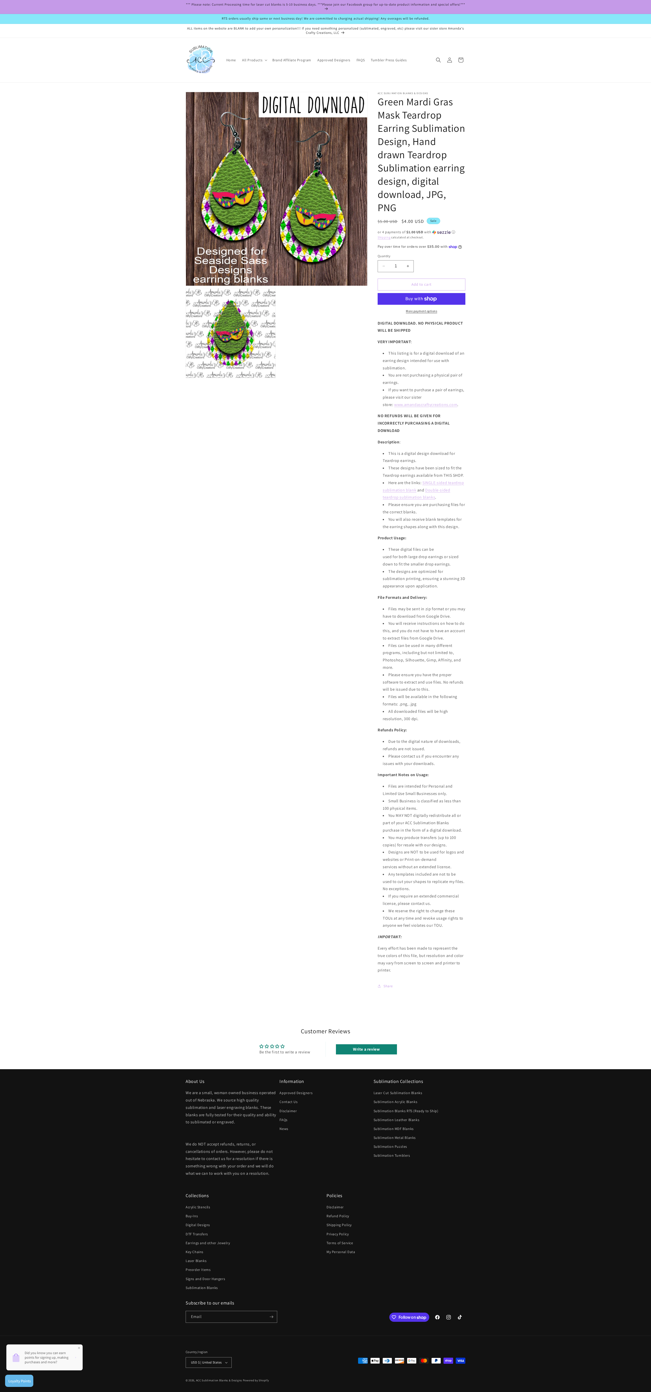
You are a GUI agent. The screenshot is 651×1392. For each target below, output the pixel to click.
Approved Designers (296, 1093)
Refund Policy (338, 1216)
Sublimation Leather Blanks (397, 1120)
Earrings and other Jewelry (208, 1243)
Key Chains (194, 1252)
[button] (254, 60)
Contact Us (288, 1101)
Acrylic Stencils (198, 1207)
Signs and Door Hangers (205, 1279)
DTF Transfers (197, 1234)
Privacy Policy (338, 1234)
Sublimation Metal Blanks (395, 1137)
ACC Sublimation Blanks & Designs (219, 1380)
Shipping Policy (339, 1225)
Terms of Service (340, 1243)
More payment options (421, 311)
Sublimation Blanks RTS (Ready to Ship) (406, 1111)
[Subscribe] (271, 1317)
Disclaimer (288, 1111)
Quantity (384, 256)
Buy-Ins (192, 1216)
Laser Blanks (196, 1260)
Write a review (366, 1049)
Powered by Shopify (256, 1380)
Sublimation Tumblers (392, 1155)
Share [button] (388, 986)
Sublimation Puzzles (390, 1146)
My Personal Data (341, 1252)
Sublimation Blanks (202, 1287)
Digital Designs (198, 1225)
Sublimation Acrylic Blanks (396, 1101)
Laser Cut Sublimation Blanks (398, 1093)
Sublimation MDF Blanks (394, 1128)
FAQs (283, 1120)
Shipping (384, 237)
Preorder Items (198, 1269)
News (283, 1128)
